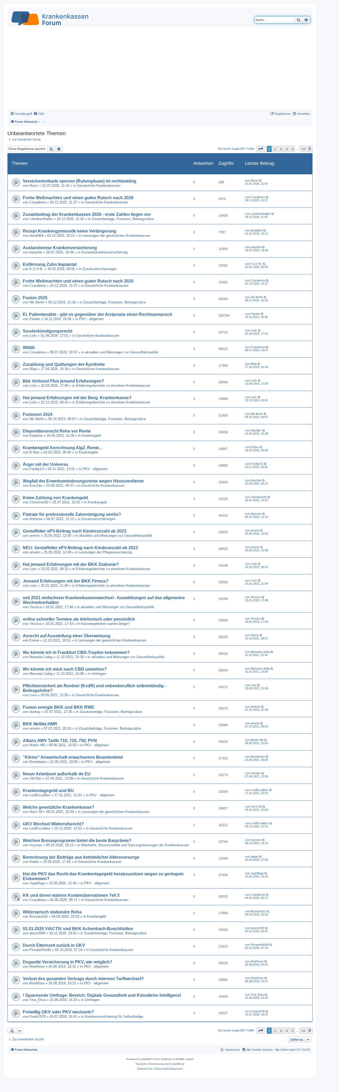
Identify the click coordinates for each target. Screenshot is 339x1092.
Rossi (33, 186)
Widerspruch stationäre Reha (52, 912)
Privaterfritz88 (40, 950)
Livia (33, 695)
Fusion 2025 (35, 297)
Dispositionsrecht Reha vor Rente (57, 431)
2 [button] (275, 149)
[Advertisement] (160, 69)
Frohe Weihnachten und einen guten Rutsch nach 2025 (78, 281)
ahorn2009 (37, 933)
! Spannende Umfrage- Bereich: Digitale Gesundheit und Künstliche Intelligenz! (102, 995)
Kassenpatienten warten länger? (105, 624)
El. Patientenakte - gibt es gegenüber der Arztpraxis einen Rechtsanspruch (97, 314)
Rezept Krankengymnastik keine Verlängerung (69, 231)
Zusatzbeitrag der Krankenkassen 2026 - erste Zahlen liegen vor (87, 214)
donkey (35, 712)
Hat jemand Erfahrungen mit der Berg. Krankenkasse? (77, 397)
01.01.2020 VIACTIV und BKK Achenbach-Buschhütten (78, 928)
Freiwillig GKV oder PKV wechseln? (58, 1012)
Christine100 (38, 502)
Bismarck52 (38, 916)
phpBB (146, 1059)
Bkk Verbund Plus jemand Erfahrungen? (63, 381)
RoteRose (36, 966)
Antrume (35, 519)
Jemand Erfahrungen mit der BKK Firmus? (66, 581)
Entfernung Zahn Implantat (50, 264)
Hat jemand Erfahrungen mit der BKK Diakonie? (71, 564)
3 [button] (281, 149)
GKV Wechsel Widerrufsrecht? (53, 824)
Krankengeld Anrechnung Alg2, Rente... (62, 447)
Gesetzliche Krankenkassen (98, 186)
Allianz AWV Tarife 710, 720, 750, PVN (60, 740)
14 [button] (303, 149)
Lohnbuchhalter (41, 219)
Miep (33, 369)
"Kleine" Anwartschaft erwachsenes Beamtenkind (73, 757)
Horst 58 (35, 812)
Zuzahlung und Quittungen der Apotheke (64, 364)
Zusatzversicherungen (100, 269)
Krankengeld (91, 436)
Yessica (35, 607)
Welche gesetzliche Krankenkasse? (58, 807)
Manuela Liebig (40, 657)
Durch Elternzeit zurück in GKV (54, 945)
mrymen (35, 845)
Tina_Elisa (37, 1000)
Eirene (34, 640)
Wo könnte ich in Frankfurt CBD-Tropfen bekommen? (76, 652)
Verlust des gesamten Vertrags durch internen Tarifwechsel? (83, 978)
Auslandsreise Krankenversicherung (60, 247)
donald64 (36, 236)
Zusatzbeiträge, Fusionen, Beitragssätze (123, 219)
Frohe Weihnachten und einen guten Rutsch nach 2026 (78, 197)
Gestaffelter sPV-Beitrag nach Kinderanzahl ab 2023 (74, 531)
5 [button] (292, 149)
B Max (34, 452)
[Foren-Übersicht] (50, 17)
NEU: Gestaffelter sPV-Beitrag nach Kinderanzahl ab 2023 (80, 547)
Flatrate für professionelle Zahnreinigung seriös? (72, 514)
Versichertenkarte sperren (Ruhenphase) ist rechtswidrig (79, 181)
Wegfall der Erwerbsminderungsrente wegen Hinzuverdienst (83, 481)
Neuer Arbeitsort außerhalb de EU (57, 774)
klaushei (35, 252)
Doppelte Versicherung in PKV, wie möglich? (67, 962)
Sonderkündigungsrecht (47, 331)
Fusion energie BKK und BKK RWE (58, 707)
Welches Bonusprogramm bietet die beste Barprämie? (77, 840)
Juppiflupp (37, 883)
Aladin (34, 862)
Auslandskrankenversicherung (104, 252)
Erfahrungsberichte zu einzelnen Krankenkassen (113, 386)
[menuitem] (38, 114)
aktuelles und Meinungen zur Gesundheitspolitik (121, 352)
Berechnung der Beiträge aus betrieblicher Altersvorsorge (81, 857)
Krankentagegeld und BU (48, 790)
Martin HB (37, 745)
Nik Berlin (36, 302)
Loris (33, 336)
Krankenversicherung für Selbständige (114, 1016)
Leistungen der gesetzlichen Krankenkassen (116, 236)
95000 (29, 347)
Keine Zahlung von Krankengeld (55, 497)
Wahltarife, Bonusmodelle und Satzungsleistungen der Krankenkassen (135, 845)
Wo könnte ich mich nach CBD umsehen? (65, 669)
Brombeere (37, 762)
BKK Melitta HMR (40, 724)
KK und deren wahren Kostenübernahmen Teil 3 (71, 895)
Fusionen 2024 (37, 414)
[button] (261, 149)
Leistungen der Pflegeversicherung (105, 552)
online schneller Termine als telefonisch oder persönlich (79, 619)
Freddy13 (36, 469)
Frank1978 (37, 1016)
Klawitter (36, 436)
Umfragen (98, 674)
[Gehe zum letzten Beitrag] (260, 180)
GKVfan (35, 778)
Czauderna (37, 202)
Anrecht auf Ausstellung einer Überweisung (66, 636)
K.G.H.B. (36, 269)
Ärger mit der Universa (45, 464)
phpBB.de (178, 1063)
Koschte (35, 486)
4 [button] (287, 149)
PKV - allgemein (91, 319)
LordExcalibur (39, 795)
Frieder (34, 319)
